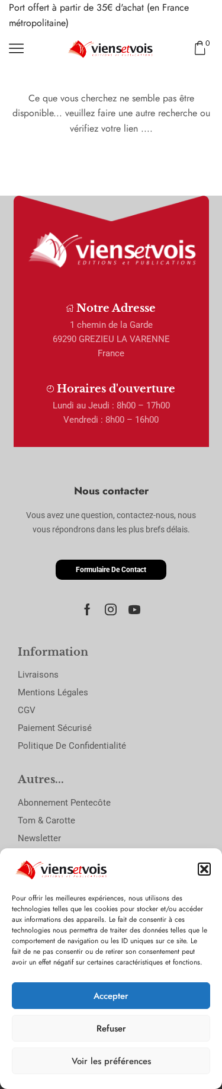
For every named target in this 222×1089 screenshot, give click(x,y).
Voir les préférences (111, 1061)
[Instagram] (111, 609)
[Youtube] (134, 609)
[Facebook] (87, 609)
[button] (204, 869)
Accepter (111, 995)
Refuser (111, 1028)
